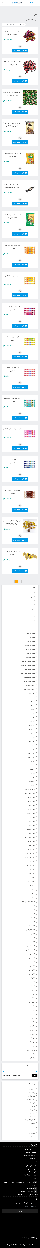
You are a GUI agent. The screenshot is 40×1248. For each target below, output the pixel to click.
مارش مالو (32, 1002)
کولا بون (32, 942)
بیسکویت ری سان (30, 649)
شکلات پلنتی (31, 817)
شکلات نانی (32, 861)
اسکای (33, 609)
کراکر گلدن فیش (30, 930)
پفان (33, 713)
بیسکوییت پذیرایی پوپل (28, 661)
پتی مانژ (32, 705)
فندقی (33, 1110)
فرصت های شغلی (31, 1166)
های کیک (32, 1042)
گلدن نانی (32, 978)
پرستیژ (33, 709)
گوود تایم (32, 986)
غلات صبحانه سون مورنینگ (27, 902)
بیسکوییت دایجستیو (29, 677)
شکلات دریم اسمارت (29, 825)
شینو (33, 898)
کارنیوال (33, 922)
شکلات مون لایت (30, 853)
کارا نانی (33, 914)
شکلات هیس (31, 870)
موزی (33, 1130)
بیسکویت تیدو (31, 641)
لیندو (33, 990)
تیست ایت (32, 769)
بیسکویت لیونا (31, 653)
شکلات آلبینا (31, 801)
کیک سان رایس (30, 950)
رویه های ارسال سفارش (29, 1155)
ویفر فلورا (32, 1058)
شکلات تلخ (32, 1099)
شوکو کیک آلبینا (30, 882)
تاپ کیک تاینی (31, 725)
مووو (33, 1018)
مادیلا (33, 998)
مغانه (33, 1014)
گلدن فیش (32, 970)
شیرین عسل (31, 886)
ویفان (33, 1054)
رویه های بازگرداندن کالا (29, 1175)
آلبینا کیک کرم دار (30, 601)
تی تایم (33, 761)
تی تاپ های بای (30, 757)
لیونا (34, 994)
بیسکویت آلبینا (31, 633)
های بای (32, 1038)
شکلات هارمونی (30, 866)
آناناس (33, 1089)
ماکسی (33, 1006)
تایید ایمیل (20, 1211)
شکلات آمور (32, 805)
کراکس (33, 934)
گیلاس (33, 1123)
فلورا (34, 910)
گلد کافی (32, 966)
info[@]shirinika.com (27, 1192)
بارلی (33, 625)
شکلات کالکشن (31, 841)
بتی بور (33, 629)
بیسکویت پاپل (31, 637)
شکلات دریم (31, 821)
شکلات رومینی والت (29, 837)
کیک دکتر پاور (31, 946)
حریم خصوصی (32, 1169)
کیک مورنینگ (31, 962)
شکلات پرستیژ (31, 813)
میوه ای (33, 1133)
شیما (33, 894)
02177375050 (30, 1188)
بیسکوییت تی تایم (30, 669)
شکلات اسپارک (31, 809)
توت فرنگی (32, 1096)
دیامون (33, 785)
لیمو (34, 1127)
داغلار (33, 777)
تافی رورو (32, 733)
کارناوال (33, 918)
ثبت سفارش (32, 1158)
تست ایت (32, 741)
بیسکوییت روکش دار (29, 681)
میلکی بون (32, 1026)
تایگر (33, 737)
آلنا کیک (32, 605)
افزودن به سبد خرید (18, 50)
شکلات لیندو (31, 849)
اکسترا (33, 617)
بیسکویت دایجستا (30, 645)
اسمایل (33, 613)
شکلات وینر (32, 874)
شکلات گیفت (31, 845)
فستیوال (32, 906)
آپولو (33, 593)
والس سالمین (31, 1050)
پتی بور (33, 701)
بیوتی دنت (32, 693)
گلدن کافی (32, 974)
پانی (34, 697)
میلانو (33, 1022)
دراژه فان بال (31, 781)
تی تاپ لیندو (31, 753)
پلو (34, 717)
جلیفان (33, 773)
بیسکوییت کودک (30, 685)
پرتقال (33, 1093)
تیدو (34, 765)
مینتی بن (32, 1030)
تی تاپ (33, 749)
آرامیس (33, 597)
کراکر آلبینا (32, 926)
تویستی (33, 745)
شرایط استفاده (32, 1172)
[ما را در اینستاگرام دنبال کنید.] (36, 1199)
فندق (33, 1106)
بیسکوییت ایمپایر (30, 657)
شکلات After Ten (30, 793)
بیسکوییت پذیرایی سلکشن (27, 665)
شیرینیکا (32, 890)
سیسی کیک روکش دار (29, 789)
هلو (34, 1137)
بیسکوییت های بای (29, 689)
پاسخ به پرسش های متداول (28, 1149)
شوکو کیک (32, 878)
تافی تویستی (31, 729)
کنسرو (33, 938)
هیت (33, 1046)
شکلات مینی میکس (29, 857)
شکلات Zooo (31, 797)
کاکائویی (32, 1116)
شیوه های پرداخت (31, 1152)
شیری (33, 1103)
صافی (34, 1075)
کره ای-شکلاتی (31, 1120)
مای (34, 1010)
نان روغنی (32, 1034)
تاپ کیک (32, 721)
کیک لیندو (32, 958)
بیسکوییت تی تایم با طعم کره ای (26, 673)
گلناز (34, 982)
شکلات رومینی (31, 833)
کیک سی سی (31, 954)
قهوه (34, 1113)
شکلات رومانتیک (30, 829)
